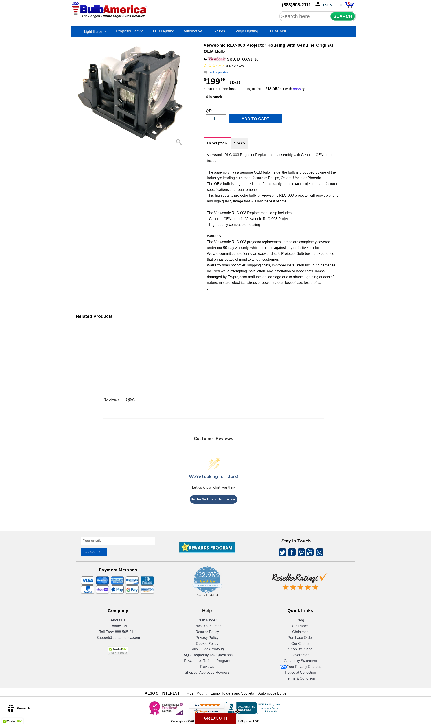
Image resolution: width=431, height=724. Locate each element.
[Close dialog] (262, 323)
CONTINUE (215, 409)
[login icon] (318, 4)
